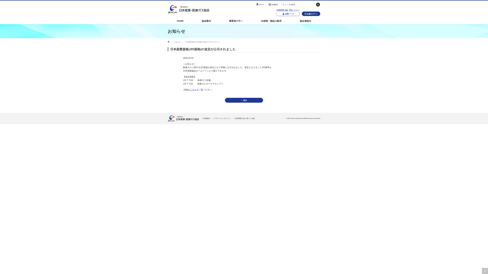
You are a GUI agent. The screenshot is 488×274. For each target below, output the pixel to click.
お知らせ (177, 42)
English (275, 4)
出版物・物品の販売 (271, 21)
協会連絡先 (305, 21)
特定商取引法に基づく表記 (245, 118)
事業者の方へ (236, 21)
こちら (193, 90)
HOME (180, 21)
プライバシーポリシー (222, 118)
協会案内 (206, 21)
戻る (245, 100)
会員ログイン (312, 14)
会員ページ (289, 14)
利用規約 (206, 118)
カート (261, 4)
